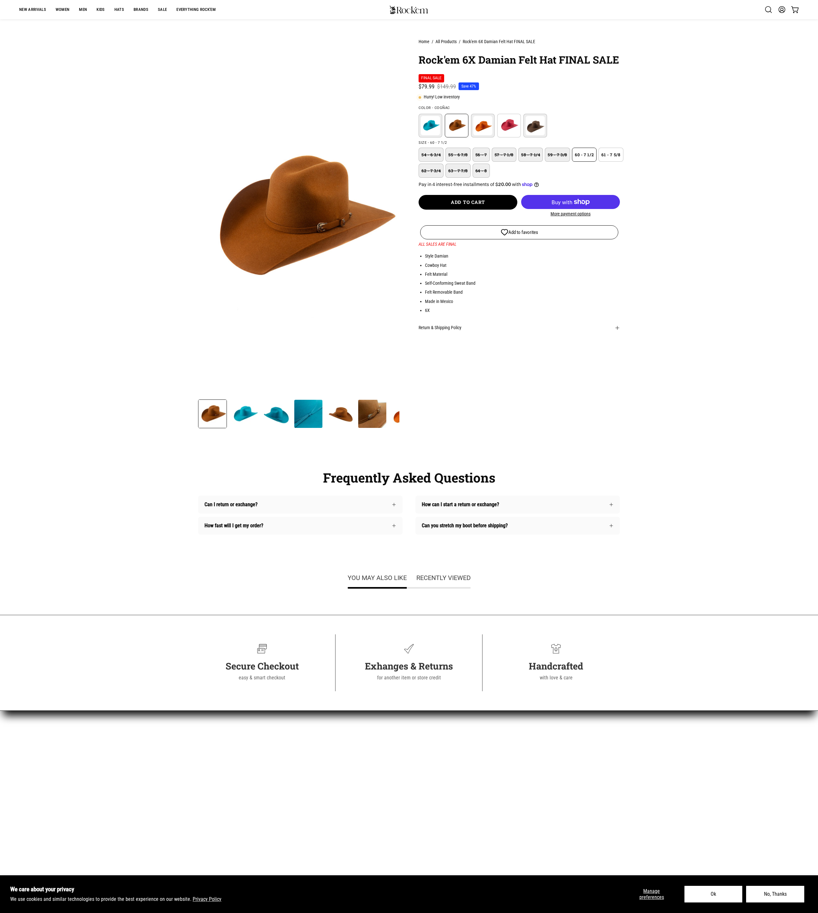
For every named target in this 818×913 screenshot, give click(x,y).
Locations (317, 842)
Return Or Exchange (327, 779)
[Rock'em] (409, 9)
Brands (205, 800)
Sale (202, 811)
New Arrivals (211, 747)
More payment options (570, 213)
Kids (202, 779)
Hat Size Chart (321, 800)
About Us (316, 747)
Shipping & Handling (328, 768)
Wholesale (317, 821)
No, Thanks (775, 894)
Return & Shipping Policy (440, 327)
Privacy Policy (207, 899)
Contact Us (318, 758)
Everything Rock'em (218, 821)
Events (313, 853)
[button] (141, 9)
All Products (446, 41)
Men (202, 768)
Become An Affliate (326, 832)
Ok (713, 894)
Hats (203, 789)
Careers (315, 811)
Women (205, 758)
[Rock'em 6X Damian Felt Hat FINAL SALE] (212, 413)
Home (424, 41)
